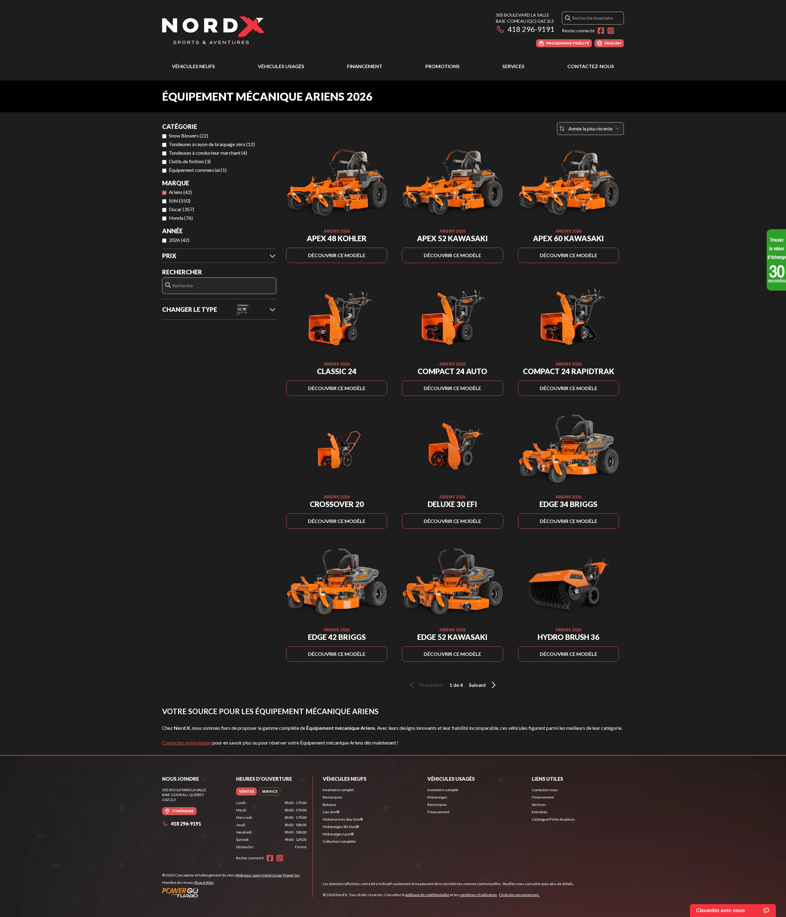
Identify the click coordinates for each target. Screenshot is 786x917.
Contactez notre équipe (187, 742)
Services (513, 66)
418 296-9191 (531, 29)
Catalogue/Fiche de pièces (553, 819)
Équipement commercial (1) (198, 170)
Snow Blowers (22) (188, 135)
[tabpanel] (271, 824)
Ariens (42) (180, 192)
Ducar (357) (181, 209)
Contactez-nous (590, 66)
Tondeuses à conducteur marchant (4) (208, 153)
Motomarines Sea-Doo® (343, 819)
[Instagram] (610, 30)
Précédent (431, 685)
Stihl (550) (179, 200)
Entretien (539, 812)
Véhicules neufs (193, 66)
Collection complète (339, 841)
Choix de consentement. (519, 894)
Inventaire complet (338, 789)
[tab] (246, 791)
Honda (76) (181, 218)
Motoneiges (437, 797)
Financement (364, 66)
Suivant (477, 685)
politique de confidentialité (427, 894)
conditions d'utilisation (478, 894)
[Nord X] (213, 29)
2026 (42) (179, 240)
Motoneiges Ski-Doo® (341, 826)
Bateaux (329, 804)
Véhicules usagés (281, 66)
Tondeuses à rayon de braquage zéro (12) (212, 144)
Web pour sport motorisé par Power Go (267, 875)
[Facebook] (601, 30)
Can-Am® (331, 812)
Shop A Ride (203, 882)
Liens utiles (547, 779)
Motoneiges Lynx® (338, 834)
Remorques (332, 797)
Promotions (442, 66)
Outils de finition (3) (190, 161)
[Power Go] (231, 892)
